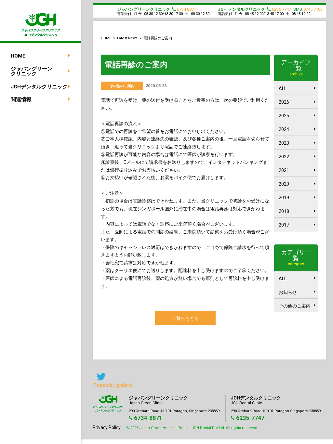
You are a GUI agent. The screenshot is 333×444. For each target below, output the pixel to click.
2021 (284, 170)
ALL (282, 88)
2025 (284, 115)
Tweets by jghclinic (112, 385)
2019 (284, 197)
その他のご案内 (295, 305)
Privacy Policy (107, 427)
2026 (284, 102)
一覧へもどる (185, 318)
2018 (284, 211)
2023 (284, 143)
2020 (284, 184)
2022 (284, 156)
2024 (284, 129)
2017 (284, 225)
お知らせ (288, 292)
